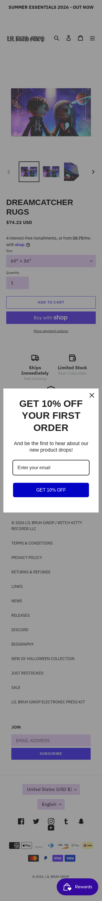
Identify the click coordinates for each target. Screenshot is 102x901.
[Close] (92, 395)
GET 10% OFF (51, 490)
